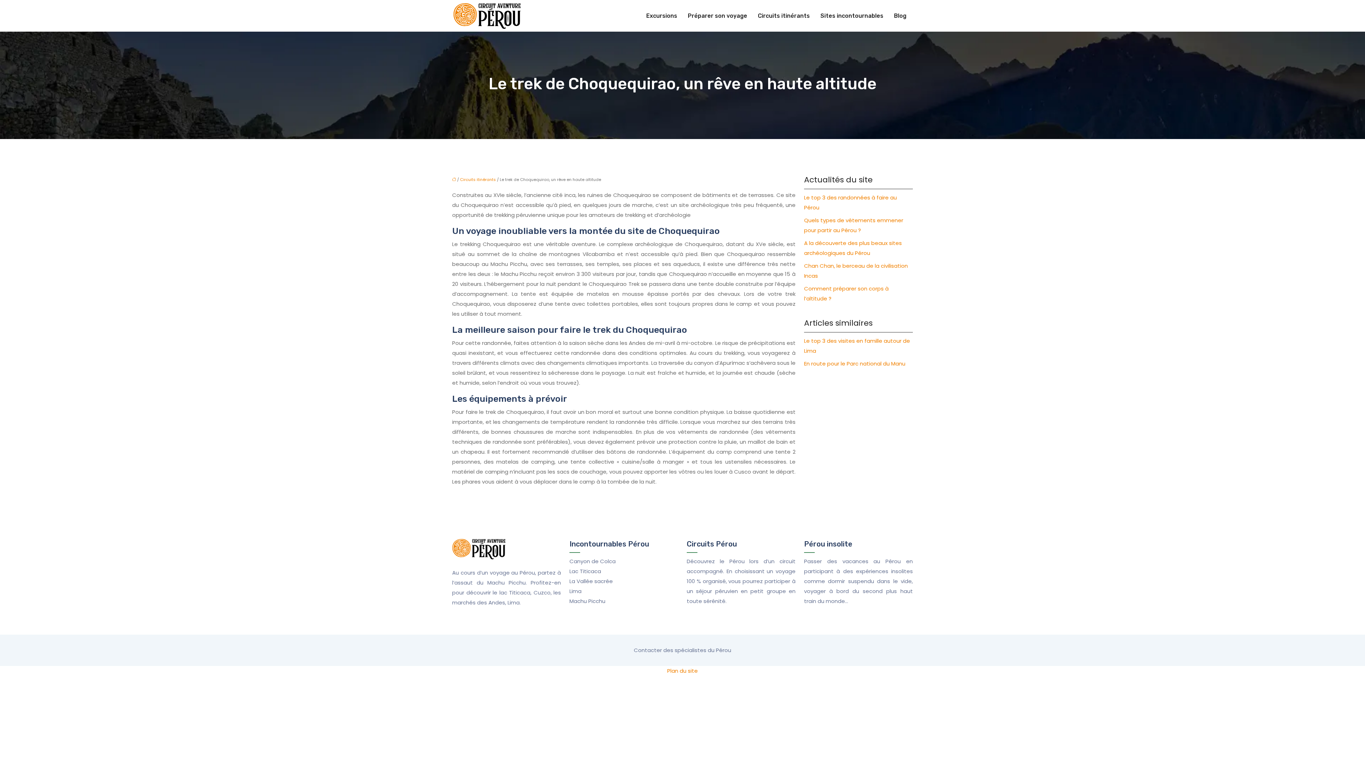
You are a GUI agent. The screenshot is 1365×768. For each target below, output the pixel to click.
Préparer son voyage (717, 15)
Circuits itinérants (784, 15)
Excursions (661, 15)
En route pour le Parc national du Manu (854, 363)
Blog (900, 15)
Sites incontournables (851, 15)
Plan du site (682, 670)
